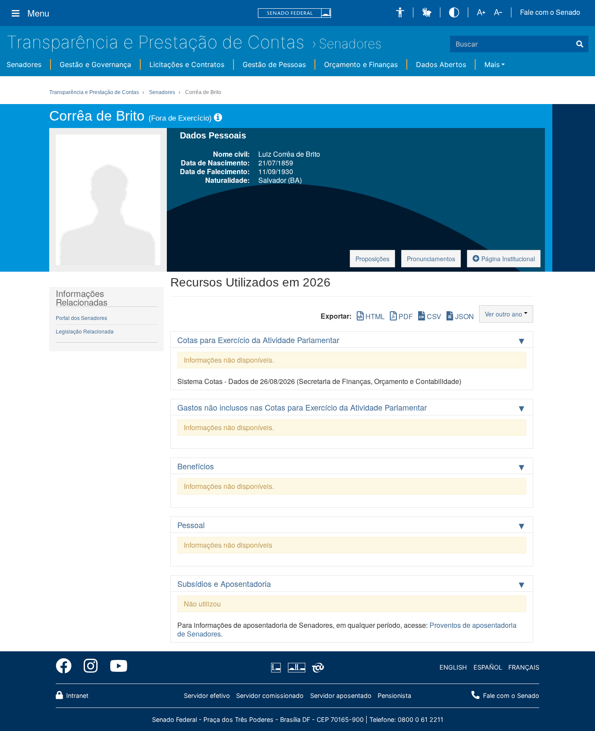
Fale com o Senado (550, 12)
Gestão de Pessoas (274, 64)
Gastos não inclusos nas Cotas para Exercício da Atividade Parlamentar (302, 407)
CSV (433, 316)
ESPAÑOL (487, 667)
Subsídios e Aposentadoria (224, 583)
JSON (463, 316)
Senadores (350, 43)
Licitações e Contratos (186, 64)
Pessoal (191, 524)
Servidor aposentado (341, 695)
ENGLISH (453, 667)
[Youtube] (116, 667)
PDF (405, 316)
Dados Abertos (441, 64)
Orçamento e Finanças (361, 64)
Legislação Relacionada (85, 331)
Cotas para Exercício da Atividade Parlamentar (258, 339)
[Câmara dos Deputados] (277, 667)
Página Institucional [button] (507, 258)
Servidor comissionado (270, 695)
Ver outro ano (504, 314)
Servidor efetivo (207, 695)
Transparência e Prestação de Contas (155, 42)
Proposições (372, 258)
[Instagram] (91, 667)
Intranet (76, 695)
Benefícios (195, 466)
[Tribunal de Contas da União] (316, 667)
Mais (492, 64)
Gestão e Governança (95, 64)
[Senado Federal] (294, 13)
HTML (374, 316)
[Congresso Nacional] (296, 667)
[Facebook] (67, 667)
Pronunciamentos (431, 258)
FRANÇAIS (523, 667)
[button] (400, 12)
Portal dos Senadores (81, 317)
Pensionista (394, 695)
